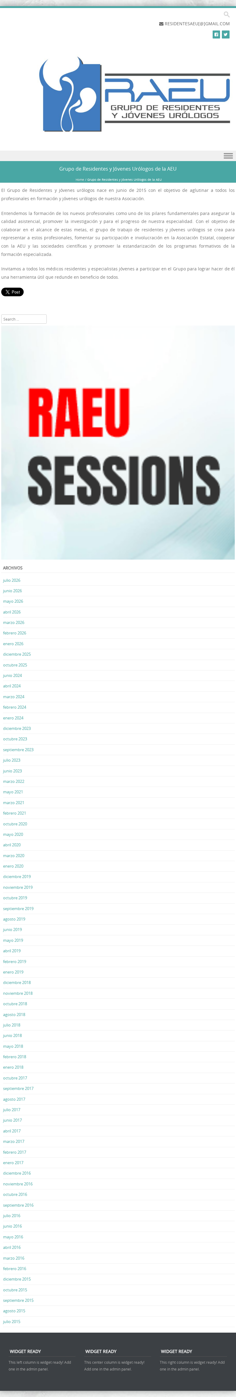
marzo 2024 (13, 696)
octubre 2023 (15, 739)
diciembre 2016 (17, 1173)
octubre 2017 (15, 1078)
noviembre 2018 (18, 993)
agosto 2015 (14, 1311)
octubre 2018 (15, 1003)
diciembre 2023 (17, 728)
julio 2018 (11, 1025)
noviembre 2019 (18, 887)
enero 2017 (13, 1162)
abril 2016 (12, 1247)
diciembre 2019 (17, 876)
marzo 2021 (13, 802)
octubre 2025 (15, 665)
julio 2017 (11, 1109)
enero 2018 (13, 1067)
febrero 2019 (14, 961)
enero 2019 (13, 972)
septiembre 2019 (18, 908)
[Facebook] (216, 34)
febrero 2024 (14, 707)
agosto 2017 (14, 1099)
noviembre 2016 (18, 1184)
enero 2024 (13, 718)
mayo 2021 (13, 792)
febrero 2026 (14, 633)
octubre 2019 (15, 898)
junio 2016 (12, 1226)
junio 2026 (12, 590)
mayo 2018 (13, 1046)
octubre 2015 (15, 1290)
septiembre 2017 (18, 1088)
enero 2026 (13, 643)
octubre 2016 (15, 1194)
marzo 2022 (13, 781)
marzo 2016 (13, 1258)
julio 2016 (11, 1215)
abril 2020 (12, 845)
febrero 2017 (14, 1152)
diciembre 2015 (17, 1279)
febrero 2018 (14, 1056)
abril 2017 (12, 1131)
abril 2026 (12, 612)
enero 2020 (13, 866)
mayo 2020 (13, 834)
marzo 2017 (13, 1141)
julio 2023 (11, 760)
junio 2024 (12, 675)
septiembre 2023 (18, 749)
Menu (118, 156)
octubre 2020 (15, 824)
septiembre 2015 (18, 1300)
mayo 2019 (13, 940)
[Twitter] (226, 34)
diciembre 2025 (17, 654)
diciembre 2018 (17, 982)
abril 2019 (12, 951)
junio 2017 (12, 1120)
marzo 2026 (13, 622)
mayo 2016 (13, 1237)
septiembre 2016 (18, 1205)
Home (80, 180)
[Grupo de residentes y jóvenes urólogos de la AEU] (122, 137)
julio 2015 (11, 1321)
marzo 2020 (13, 855)
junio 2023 (12, 771)
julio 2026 (11, 580)
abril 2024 (12, 686)
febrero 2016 (14, 1268)
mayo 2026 (13, 601)
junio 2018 (12, 1035)
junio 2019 (12, 929)
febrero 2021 (14, 813)
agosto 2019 (14, 919)
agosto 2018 (14, 1014)
